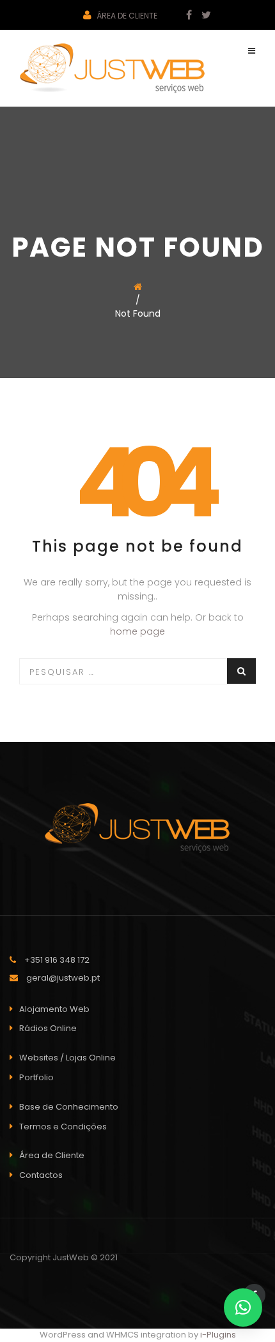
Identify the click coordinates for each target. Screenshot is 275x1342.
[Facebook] (184, 15)
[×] (243, 1307)
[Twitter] (201, 15)
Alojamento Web (54, 1009)
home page (137, 631)
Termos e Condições (63, 1126)
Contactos (41, 1175)
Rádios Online (48, 1028)
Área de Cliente (126, 15)
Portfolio (36, 1077)
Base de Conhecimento (68, 1107)
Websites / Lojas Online (67, 1058)
